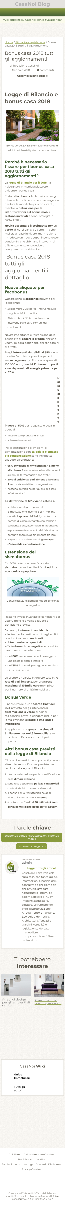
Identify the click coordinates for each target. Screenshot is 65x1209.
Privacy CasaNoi (32, 1169)
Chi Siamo (15, 1154)
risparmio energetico (32, 846)
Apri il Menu (32, 12)
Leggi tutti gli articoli (41, 868)
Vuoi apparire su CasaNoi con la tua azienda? (32, 19)
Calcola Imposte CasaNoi (39, 1154)
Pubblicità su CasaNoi (31, 1159)
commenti (45, 70)
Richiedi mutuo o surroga (17, 1164)
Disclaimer (54, 1164)
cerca (60, 12)
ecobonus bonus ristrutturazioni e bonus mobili (31, 837)
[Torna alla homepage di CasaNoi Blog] (32, 1183)
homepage (4, 12)
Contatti (41, 1164)
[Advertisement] (33, 29)
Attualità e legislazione (30, 42)
